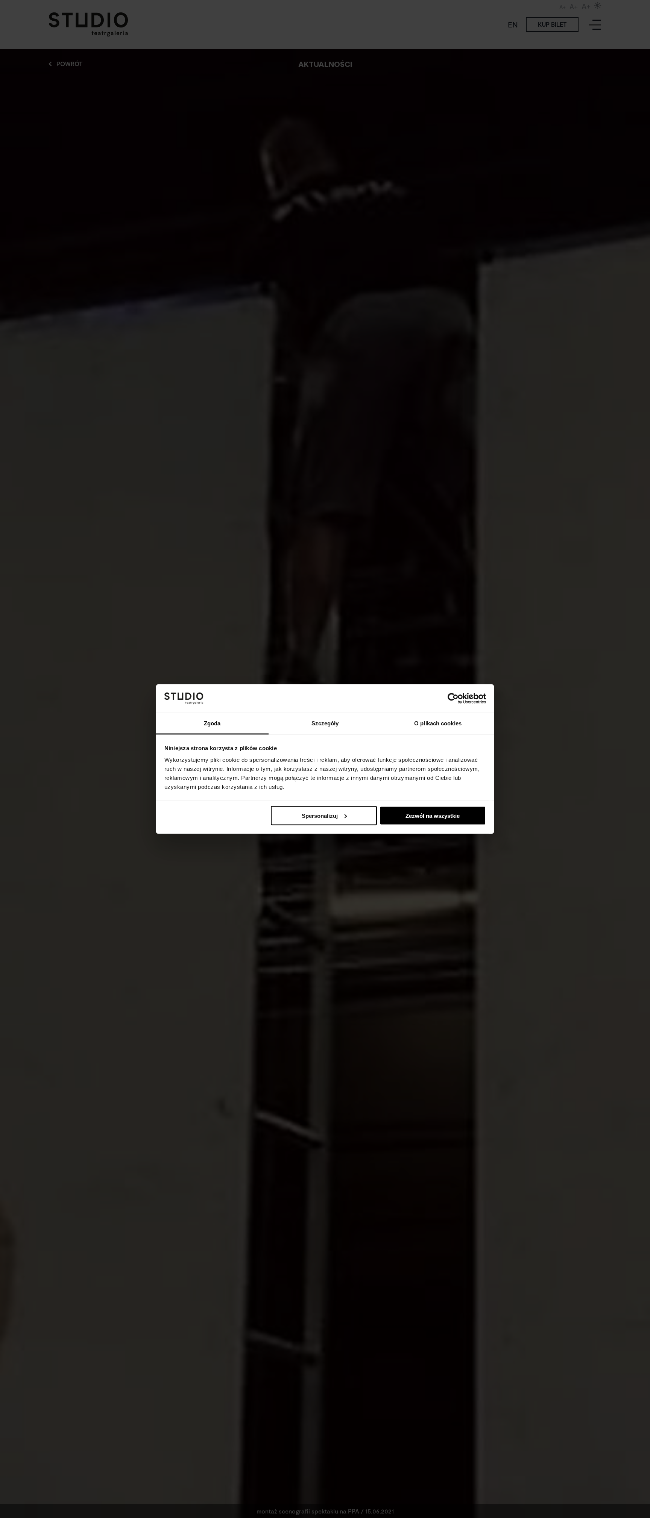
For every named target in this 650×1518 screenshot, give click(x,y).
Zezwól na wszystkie (432, 815)
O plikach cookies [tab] (438, 723)
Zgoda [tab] (212, 723)
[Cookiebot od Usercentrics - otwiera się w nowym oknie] (453, 698)
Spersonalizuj (320, 815)
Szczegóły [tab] (325, 723)
